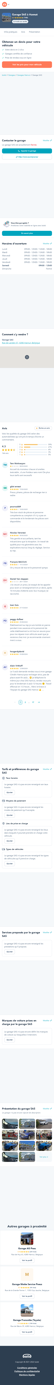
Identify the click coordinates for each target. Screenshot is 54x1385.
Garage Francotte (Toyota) (27, 1320)
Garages (11, 75)
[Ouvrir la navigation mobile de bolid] (6, 4)
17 (33, 702)
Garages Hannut (23, 75)
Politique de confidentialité (27, 1371)
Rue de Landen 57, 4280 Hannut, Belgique (21, 342)
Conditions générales (27, 1367)
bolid (4, 75)
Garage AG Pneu (27, 1248)
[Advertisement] (27, 105)
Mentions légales (27, 1375)
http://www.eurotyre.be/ (28, 157)
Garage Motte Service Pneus (27, 1284)
